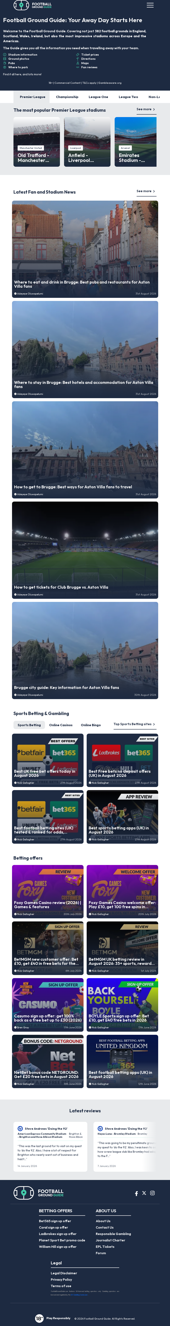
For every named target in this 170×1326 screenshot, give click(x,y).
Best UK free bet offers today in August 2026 (44, 773)
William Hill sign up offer (57, 1247)
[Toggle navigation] (150, 5)
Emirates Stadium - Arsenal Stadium (138, 158)
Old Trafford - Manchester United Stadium (35, 158)
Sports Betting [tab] (29, 725)
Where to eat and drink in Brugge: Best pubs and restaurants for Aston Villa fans (82, 284)
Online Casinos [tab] (61, 725)
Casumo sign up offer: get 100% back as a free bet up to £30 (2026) (47, 1018)
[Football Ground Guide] (32, 5)
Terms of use (61, 1286)
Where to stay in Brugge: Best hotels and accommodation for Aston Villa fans (83, 384)
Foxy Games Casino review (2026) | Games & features (47, 905)
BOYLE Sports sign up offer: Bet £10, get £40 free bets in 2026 (119, 1018)
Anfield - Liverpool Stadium (79, 158)
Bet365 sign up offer (55, 1221)
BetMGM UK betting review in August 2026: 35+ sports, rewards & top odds (121, 961)
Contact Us (105, 1227)
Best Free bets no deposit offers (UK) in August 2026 (120, 773)
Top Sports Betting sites (133, 724)
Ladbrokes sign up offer (57, 1234)
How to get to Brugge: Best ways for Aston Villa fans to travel (73, 487)
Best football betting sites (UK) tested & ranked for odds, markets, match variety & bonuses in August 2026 (46, 830)
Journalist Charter (110, 1240)
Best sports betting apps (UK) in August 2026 (119, 830)
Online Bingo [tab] (91, 725)
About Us (103, 1221)
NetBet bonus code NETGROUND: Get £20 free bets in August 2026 (46, 1074)
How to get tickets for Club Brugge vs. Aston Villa (61, 587)
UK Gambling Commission (79, 1295)
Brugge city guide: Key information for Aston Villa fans (66, 687)
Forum (101, 1253)
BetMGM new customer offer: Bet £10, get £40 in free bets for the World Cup (46, 961)
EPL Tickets (105, 1247)
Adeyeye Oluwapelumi (30, 293)
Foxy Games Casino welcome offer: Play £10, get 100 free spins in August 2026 (122, 905)
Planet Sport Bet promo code (62, 1240)
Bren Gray (23, 1027)
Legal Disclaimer (64, 1273)
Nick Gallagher (25, 782)
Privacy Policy (61, 1279)
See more (144, 109)
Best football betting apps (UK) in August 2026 (120, 1074)
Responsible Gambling (113, 1234)
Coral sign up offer (53, 1227)
